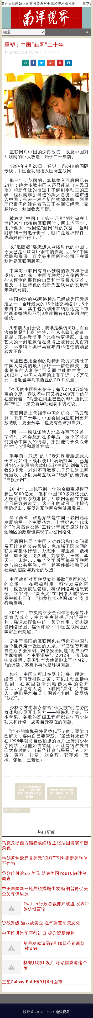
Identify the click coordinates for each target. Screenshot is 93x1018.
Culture (54, 52)
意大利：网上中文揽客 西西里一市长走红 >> (61, 793)
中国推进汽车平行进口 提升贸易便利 (38, 933)
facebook (12, 810)
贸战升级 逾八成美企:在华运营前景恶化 (41, 922)
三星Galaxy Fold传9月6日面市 (32, 981)
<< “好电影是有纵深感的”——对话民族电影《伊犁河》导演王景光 (29, 791)
